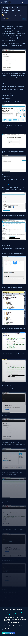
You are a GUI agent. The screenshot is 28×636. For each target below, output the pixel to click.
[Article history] (11, 15)
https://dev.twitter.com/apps (15, 131)
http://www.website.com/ (12, 184)
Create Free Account (8, 633)
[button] (25, 2)
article (6, 35)
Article (23, 18)
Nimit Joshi (7, 15)
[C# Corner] (6, 2)
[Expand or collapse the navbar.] (2, 2)
